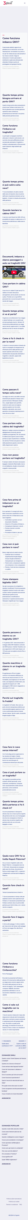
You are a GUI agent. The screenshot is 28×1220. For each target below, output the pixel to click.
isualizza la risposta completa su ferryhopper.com (13, 417)
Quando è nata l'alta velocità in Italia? (12, 1129)
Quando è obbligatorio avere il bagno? (13, 1137)
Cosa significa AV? (7, 1156)
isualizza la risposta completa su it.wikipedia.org (12, 657)
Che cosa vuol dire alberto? (10, 1151)
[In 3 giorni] (8, 3)
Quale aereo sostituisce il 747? (7, 1043)
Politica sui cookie (14, 1201)
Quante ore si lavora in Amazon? (11, 1063)
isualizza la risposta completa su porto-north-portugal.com (12, 935)
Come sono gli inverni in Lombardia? (12, 1148)
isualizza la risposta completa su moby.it (11, 332)
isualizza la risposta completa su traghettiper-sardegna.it (12, 794)
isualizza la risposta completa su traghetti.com (12, 152)
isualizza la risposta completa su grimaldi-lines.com (13, 911)
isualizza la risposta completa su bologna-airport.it (13, 828)
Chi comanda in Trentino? (9, 1154)
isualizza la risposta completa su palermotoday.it (13, 879)
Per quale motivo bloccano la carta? (12, 1085)
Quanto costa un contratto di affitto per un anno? (20, 1044)
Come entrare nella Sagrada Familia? (12, 1066)
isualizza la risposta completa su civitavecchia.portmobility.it (9, 537)
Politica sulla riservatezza (14, 1198)
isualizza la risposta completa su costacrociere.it (13, 573)
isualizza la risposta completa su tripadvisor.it (12, 204)
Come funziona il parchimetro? (11, 1077)
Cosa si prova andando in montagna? (12, 1140)
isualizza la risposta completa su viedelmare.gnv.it (13, 692)
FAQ (3, 35)
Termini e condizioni (12, 1204)
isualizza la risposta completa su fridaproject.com (13, 719)
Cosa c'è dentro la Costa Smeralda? (12, 1094)
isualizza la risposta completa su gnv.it (10, 68)
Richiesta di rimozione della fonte (11, 66)
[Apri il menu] (24, 3)
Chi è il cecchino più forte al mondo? (12, 1074)
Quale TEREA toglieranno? (9, 1159)
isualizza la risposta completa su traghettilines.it (13, 362)
